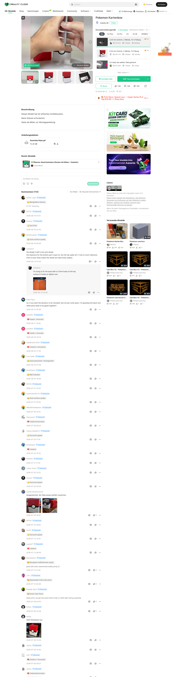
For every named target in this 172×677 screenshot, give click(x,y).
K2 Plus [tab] (110, 34)
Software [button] (85, 11)
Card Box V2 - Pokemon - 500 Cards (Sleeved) (140, 298)
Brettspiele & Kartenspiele (147, 30)
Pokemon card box (137, 241)
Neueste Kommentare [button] (90, 192)
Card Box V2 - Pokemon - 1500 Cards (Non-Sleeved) (140, 270)
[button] (162, 11)
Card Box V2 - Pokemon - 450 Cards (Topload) (117, 270)
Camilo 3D (104, 23)
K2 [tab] (128, 34)
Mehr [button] (109, 11)
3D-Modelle (10, 11)
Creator (45, 11)
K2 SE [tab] (135, 34)
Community (72, 11)
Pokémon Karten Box (115, 241)
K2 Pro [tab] (119, 34)
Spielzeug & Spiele (136, 30)
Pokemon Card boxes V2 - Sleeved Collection (116, 298)
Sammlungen (33, 11)
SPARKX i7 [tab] (145, 34)
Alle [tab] (102, 34)
